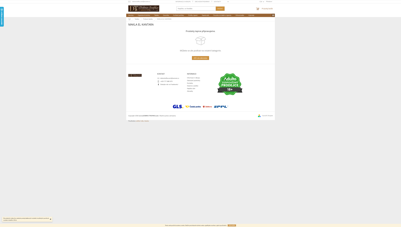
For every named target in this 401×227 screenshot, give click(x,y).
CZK (260, 2)
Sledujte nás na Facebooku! (169, 84)
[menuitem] (131, 15)
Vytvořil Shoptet (267, 116)
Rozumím (232, 225)
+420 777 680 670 (166, 81)
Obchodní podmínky (202, 2)
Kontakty (217, 2)
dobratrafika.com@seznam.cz (169, 78)
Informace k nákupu (183, 2)
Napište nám (191, 89)
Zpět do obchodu (200, 58)
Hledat (220, 9)
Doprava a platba (192, 86)
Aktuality (190, 91)
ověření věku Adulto (142, 121)
